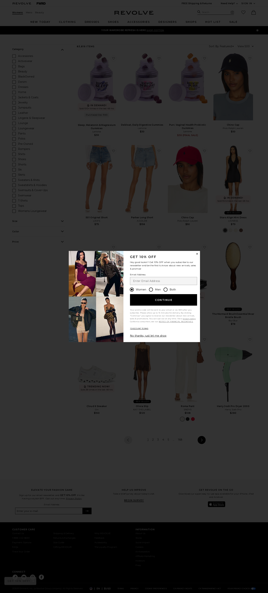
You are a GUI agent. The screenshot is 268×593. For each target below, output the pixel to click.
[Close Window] (197, 254)
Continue (163, 300)
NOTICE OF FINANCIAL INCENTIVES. (176, 321)
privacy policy (189, 318)
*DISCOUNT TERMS (139, 328)
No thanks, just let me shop (148, 335)
